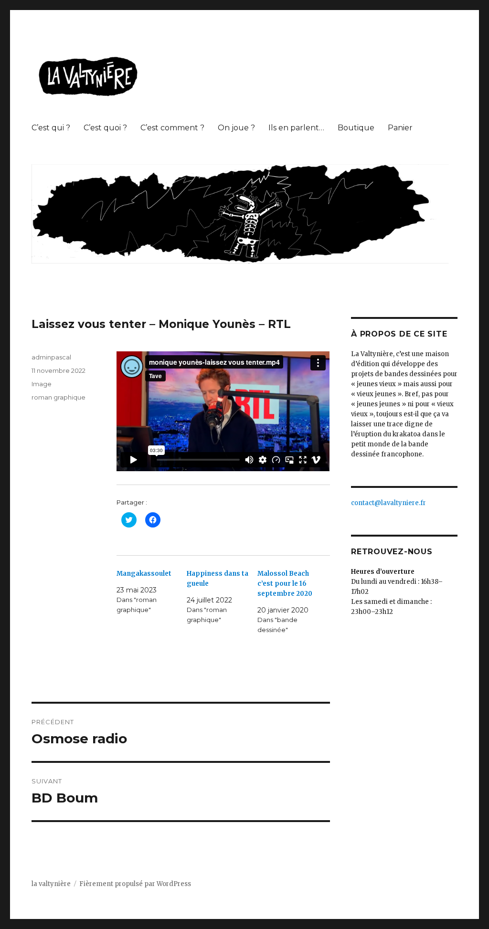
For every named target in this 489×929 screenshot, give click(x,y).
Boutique (356, 127)
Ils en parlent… (296, 127)
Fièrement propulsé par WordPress (135, 884)
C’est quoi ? (105, 127)
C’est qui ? (51, 127)
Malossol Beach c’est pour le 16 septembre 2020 (284, 584)
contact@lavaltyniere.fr (388, 503)
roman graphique (58, 397)
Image (42, 384)
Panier (400, 127)
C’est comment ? (172, 127)
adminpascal (51, 357)
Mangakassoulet (144, 574)
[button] (89, 77)
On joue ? (236, 127)
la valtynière (51, 884)
